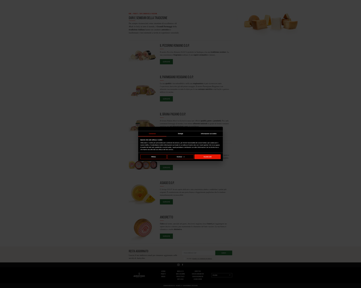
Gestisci (179, 156)
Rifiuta (153, 156)
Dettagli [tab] (180, 133)
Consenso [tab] (152, 133)
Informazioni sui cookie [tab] (208, 133)
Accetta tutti (208, 156)
